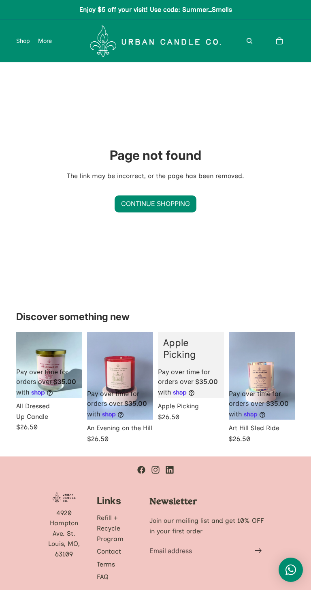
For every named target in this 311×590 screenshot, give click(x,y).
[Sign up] (258, 550)
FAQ (103, 577)
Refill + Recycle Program (110, 528)
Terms (106, 564)
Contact (109, 551)
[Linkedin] (170, 470)
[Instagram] (155, 470)
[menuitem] (45, 41)
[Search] (249, 41)
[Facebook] (141, 470)
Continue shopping (155, 203)
